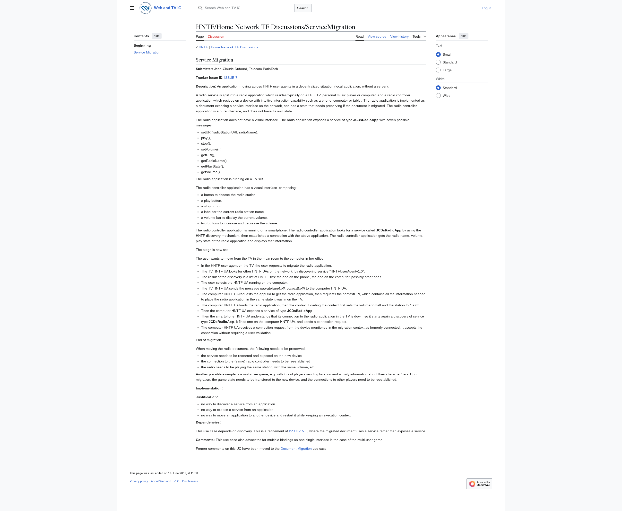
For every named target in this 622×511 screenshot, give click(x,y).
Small (447, 54)
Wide (446, 95)
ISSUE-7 (230, 77)
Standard (450, 62)
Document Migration (296, 448)
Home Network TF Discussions (234, 47)
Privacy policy (139, 481)
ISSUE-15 (296, 431)
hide (157, 36)
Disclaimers (190, 481)
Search (303, 8)
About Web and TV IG (165, 481)
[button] (132, 8)
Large (447, 70)
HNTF (203, 47)
